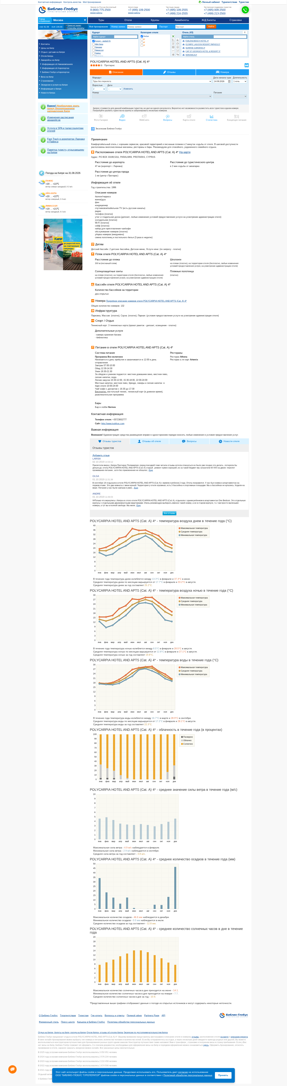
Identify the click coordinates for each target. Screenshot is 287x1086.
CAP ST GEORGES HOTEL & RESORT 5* (203, 51)
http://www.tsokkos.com (112, 423)
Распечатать (247, 65)
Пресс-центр (68, 1022)
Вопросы (167, 120)
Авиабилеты (182, 20)
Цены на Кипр (47, 48)
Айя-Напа (99, 44)
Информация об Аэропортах (55, 68)
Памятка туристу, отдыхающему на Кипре (65, 151)
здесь (206, 1045)
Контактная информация (50, 2)
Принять (223, 1075)
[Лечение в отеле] (173, 47)
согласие (183, 1072)
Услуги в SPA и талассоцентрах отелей (65, 129)
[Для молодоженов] (177, 54)
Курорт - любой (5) (103, 41)
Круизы (155, 20)
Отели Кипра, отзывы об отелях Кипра (105, 1032)
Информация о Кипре (51, 89)
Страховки (236, 20)
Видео (122, 120)
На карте (185, 152)
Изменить (128, 89)
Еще (151, 470)
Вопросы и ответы (114, 1015)
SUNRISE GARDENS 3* (195, 48)
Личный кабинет (211, 2)
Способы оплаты (75, 28)
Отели (128, 20)
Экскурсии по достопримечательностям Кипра (146, 1032)
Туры (101, 20)
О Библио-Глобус (48, 1015)
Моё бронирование (92, 2)
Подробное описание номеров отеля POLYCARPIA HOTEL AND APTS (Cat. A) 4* (146, 301)
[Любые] (173, 36)
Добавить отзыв (101, 455)
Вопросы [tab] (191, 441)
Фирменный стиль (49, 1022)
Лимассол (99, 50)
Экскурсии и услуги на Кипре (54, 85)
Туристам (244, 2)
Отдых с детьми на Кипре (53, 52)
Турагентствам (229, 2)
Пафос (98, 53)
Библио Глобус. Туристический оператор (58, 9)
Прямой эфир (134, 1015)
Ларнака (98, 47)
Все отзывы (169, 513)
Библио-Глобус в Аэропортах (55, 72)
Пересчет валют (74, 25)
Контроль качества (72, 2)
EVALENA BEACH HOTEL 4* (197, 41)
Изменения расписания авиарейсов (60, 118)
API (163, 1015)
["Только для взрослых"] (173, 50)
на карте (224, 1037)
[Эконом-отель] (173, 54)
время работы (96, 13)
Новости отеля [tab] (231, 441)
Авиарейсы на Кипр (50, 60)
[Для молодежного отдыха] (177, 50)
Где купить (96, 1015)
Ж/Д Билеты (209, 20)
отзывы (195, 1037)
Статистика (211, 120)
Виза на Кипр (47, 77)
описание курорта (239, 1037)
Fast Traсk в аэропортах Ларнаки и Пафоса (66, 140)
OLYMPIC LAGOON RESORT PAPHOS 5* (203, 44)
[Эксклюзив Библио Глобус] (177, 47)
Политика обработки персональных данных (131, 1022)
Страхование (47, 81)
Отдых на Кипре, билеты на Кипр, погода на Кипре (62, 1032)
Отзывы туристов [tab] (112, 441)
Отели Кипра (47, 56)
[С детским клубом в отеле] (177, 43)
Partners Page (151, 1015)
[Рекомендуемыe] (177, 40)
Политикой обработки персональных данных (187, 1075)
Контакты (45, 44)
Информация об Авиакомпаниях (57, 64)
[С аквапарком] (173, 40)
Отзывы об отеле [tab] (151, 441)
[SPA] (173, 43)
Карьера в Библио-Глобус (91, 1022)
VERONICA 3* (191, 55)
